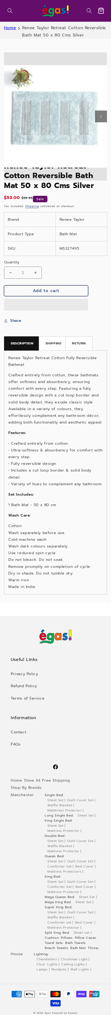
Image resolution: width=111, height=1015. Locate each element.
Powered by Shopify (65, 1013)
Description (22, 343)
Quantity (11, 262)
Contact (18, 732)
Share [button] (16, 320)
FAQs (15, 744)
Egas (48, 1013)
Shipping (32, 206)
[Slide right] (101, 116)
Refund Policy (24, 686)
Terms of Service (28, 698)
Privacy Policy (24, 674)
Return (79, 343)
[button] (10, 11)
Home (10, 28)
